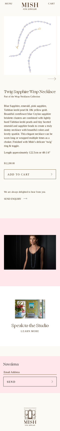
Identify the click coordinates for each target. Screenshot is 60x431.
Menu (8, 3)
